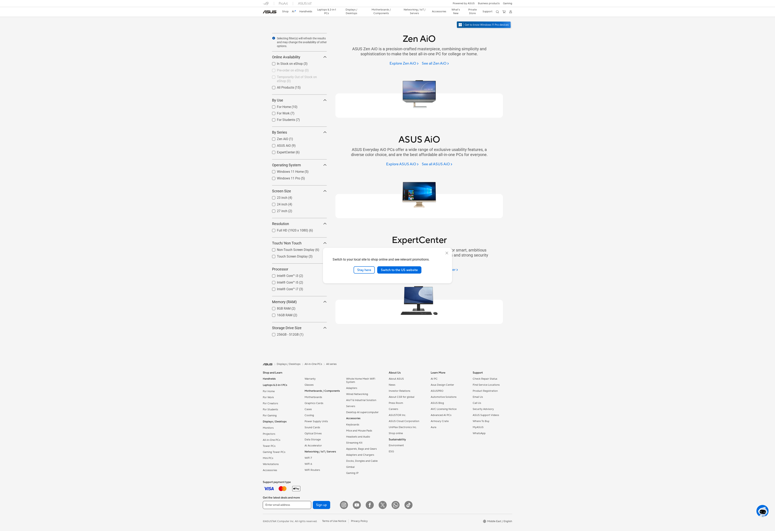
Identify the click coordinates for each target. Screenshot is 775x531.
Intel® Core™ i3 (282, 275)
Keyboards (352, 424)
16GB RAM (280, 314)
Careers (393, 409)
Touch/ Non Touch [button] (287, 243)
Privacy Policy (359, 521)
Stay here (364, 270)
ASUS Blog (437, 403)
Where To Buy (481, 421)
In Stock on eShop (285, 63)
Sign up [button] (321, 505)
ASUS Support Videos (486, 415)
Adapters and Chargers (360, 455)
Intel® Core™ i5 (282, 281)
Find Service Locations (486, 384)
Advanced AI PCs (441, 415)
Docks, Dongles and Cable (362, 461)
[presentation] (273, 38)
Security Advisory (483, 409)
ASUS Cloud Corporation (404, 421)
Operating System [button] (286, 165)
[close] (446, 253)
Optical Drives (313, 433)
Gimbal (350, 467)
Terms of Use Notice (334, 521)
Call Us (477, 403)
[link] (269, 11)
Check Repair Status (485, 378)
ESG (391, 451)
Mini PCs (268, 458)
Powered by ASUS (464, 3)
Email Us (478, 397)
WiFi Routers (312, 470)
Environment (396, 445)
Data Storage (313, 439)
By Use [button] (277, 100)
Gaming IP (352, 473)
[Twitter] (383, 505)
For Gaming (270, 415)
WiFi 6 (308, 464)
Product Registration (485, 391)
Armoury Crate (440, 421)
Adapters (351, 388)
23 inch (277, 197)
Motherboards (313, 397)
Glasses (309, 384)
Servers (350, 406)
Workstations (271, 464)
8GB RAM (279, 307)
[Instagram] (344, 505)
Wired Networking (357, 394)
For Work (278, 112)
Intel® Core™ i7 (282, 288)
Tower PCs (269, 446)
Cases (308, 409)
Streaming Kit (354, 442)
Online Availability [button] (286, 57)
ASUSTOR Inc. (397, 415)
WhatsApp (479, 433)
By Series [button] (279, 132)
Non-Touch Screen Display (291, 249)
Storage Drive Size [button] (287, 328)
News (392, 384)
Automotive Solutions (444, 397)
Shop (285, 11)
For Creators (270, 403)
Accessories (270, 470)
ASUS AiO (279, 145)
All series (331, 364)
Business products (489, 3)
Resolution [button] (280, 224)
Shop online (396, 433)
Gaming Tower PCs (274, 452)
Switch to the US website (399, 270)
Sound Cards (312, 427)
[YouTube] (357, 505)
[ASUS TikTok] (408, 505)
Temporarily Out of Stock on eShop (297, 76)
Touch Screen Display (287, 255)
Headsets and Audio (358, 436)
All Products (280, 86)
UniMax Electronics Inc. (403, 427)
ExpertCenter (281, 151)
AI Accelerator (313, 445)
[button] (507, 3)
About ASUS (396, 378)
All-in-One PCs (271, 440)
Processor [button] (280, 269)
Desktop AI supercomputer (362, 412)
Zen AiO (277, 138)
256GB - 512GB (283, 333)
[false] (490, 42)
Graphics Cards (314, 403)
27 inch (277, 210)
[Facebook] (370, 505)
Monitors (268, 427)
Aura (433, 427)
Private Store (472, 11)
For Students (281, 119)
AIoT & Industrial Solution (361, 400)
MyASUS (478, 427)
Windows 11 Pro (283, 177)
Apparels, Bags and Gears (361, 448)
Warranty (310, 378)
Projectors (269, 434)
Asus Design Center (442, 384)
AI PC (434, 378)
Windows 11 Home (285, 171)
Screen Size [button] (281, 191)
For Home (279, 106)
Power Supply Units (316, 421)
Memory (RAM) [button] (284, 302)
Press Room (396, 403)
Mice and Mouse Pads (359, 430)
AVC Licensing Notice (444, 409)
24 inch (277, 203)
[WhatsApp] (396, 505)
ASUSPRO (437, 391)
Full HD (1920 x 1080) (287, 229)
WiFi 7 (308, 458)
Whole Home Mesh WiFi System (360, 380)
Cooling (309, 415)
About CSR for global (401, 397)
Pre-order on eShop (285, 69)
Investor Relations (399, 391)
